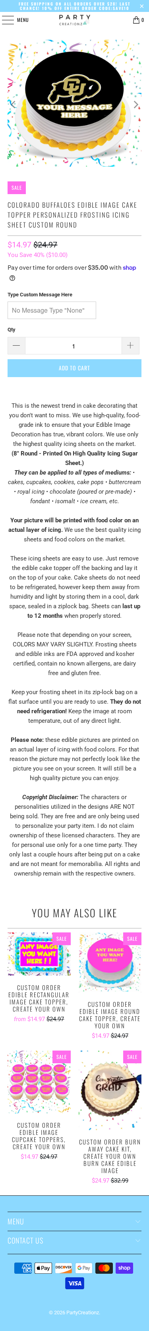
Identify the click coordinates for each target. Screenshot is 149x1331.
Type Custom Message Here (40, 295)
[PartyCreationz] (74, 20)
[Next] (135, 104)
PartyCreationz (82, 1312)
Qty (11, 330)
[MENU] (3, 20)
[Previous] (13, 104)
